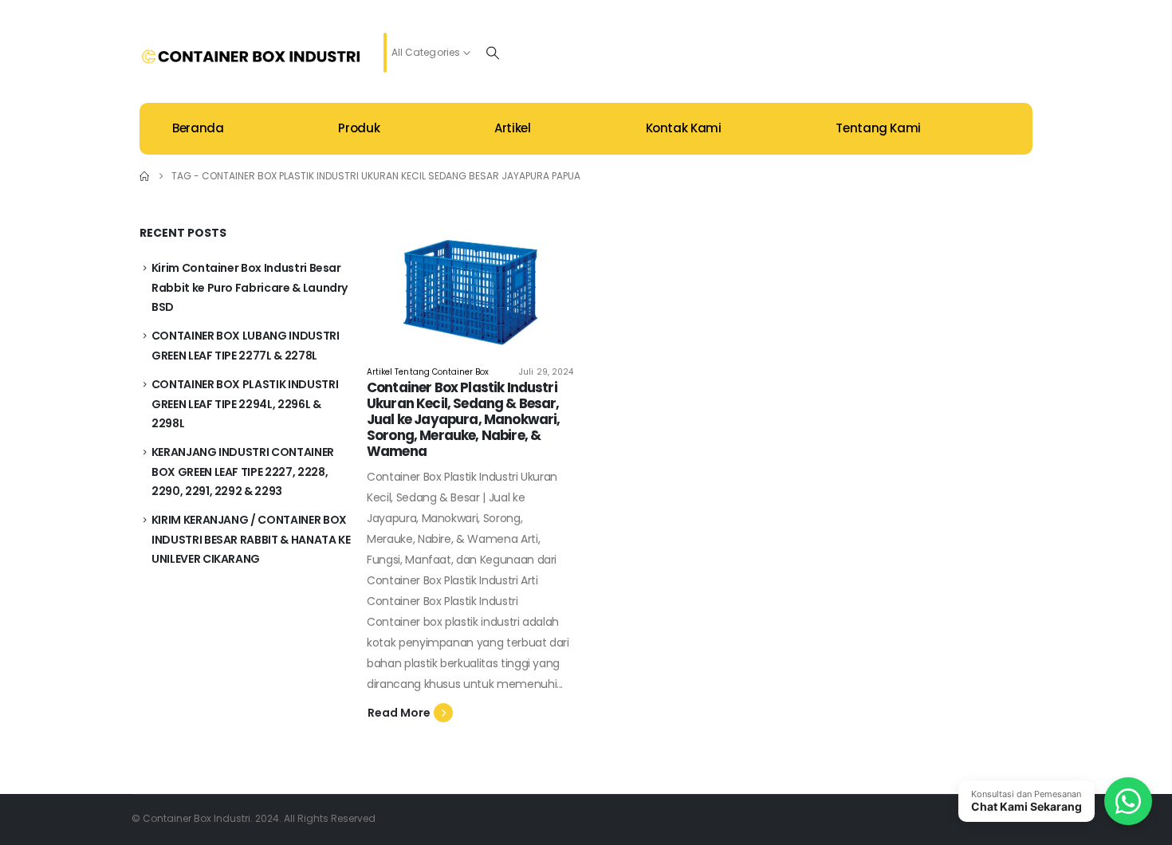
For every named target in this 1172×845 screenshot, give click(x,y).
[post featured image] (470, 283)
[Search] (492, 52)
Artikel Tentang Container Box (428, 372)
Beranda (197, 128)
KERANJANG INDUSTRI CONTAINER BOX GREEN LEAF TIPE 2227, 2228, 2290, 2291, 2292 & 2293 (242, 471)
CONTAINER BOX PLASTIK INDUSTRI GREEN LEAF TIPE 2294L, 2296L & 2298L (245, 403)
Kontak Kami (684, 128)
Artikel (512, 128)
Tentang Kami (878, 128)
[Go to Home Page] (144, 176)
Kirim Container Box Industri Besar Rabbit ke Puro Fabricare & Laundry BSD (249, 287)
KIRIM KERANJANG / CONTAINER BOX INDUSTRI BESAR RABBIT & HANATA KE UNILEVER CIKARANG (251, 539)
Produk (359, 128)
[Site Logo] (251, 57)
